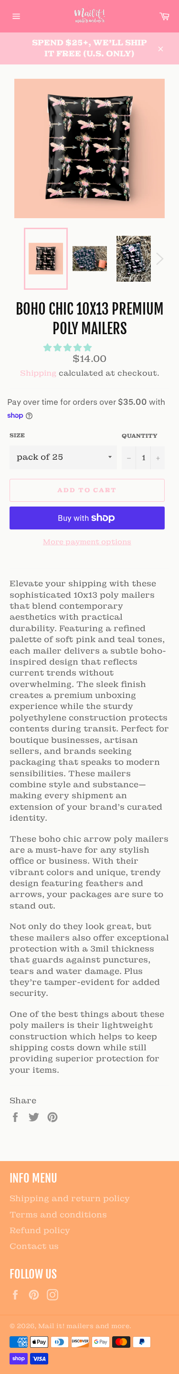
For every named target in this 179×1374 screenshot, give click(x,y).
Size (17, 435)
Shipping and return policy (70, 1198)
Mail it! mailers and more (83, 1326)
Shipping (38, 373)
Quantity (140, 436)
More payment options (87, 541)
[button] (68, 347)
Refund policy (40, 1230)
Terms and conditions (58, 1214)
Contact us (34, 1246)
